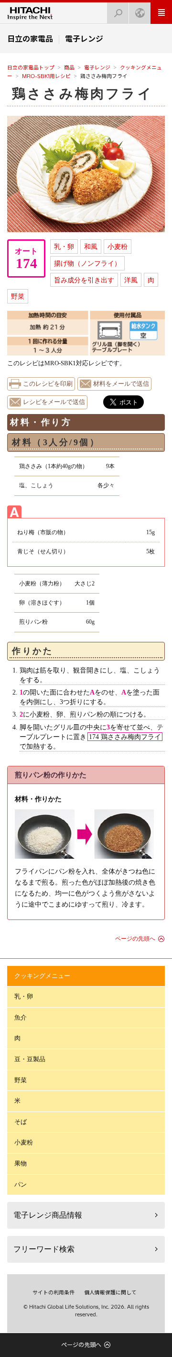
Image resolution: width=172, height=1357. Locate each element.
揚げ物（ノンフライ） (87, 263)
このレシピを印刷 (48, 384)
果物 (20, 1163)
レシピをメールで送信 (54, 402)
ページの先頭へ (135, 938)
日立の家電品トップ (30, 67)
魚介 (20, 1017)
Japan (139, 13)
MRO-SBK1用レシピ (46, 76)
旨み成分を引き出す (84, 280)
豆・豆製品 (29, 1059)
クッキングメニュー (42, 975)
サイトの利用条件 (53, 1292)
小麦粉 (118, 246)
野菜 (17, 296)
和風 (90, 246)
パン (20, 1184)
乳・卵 (64, 246)
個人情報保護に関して (110, 1292)
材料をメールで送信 (121, 384)
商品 (69, 67)
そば (20, 1121)
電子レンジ (97, 67)
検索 (118, 13)
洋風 (131, 280)
